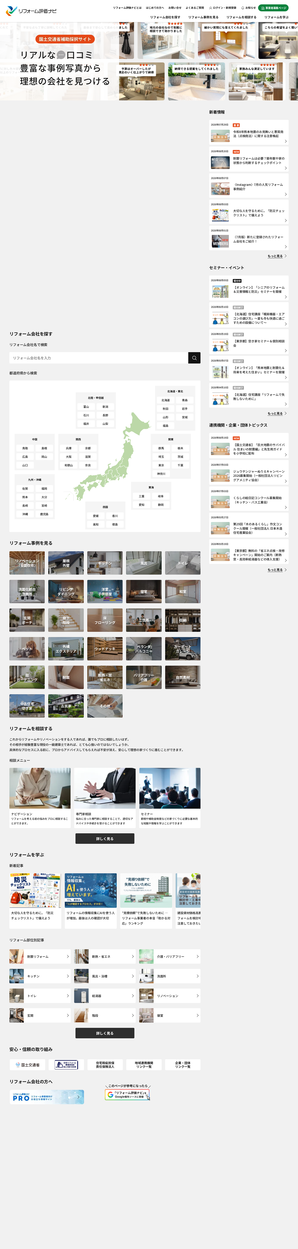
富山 (86, 407)
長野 (105, 415)
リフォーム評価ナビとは (127, 7)
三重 (141, 496)
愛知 (141, 505)
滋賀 (88, 457)
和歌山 (69, 465)
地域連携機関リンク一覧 (144, 1065)
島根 (44, 448)
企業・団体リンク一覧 (182, 1065)
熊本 (25, 497)
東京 (161, 465)
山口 (25, 465)
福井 (86, 424)
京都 (88, 448)
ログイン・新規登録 (224, 7)
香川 (115, 516)
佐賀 (25, 488)
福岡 (44, 488)
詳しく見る (104, 838)
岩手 (185, 409)
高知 (96, 524)
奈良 (88, 465)
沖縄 (25, 514)
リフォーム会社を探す (165, 17)
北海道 (165, 400)
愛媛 (96, 516)
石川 (86, 415)
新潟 (105, 407)
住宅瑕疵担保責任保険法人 (105, 1065)
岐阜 (161, 496)
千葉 (180, 465)
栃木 (180, 448)
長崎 (25, 505)
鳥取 (25, 448)
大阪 (69, 457)
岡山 (44, 457)
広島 (25, 457)
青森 (185, 400)
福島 (165, 426)
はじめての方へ (155, 7)
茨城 (180, 457)
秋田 (165, 409)
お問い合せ (174, 7)
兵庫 (69, 448)
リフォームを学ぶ (276, 17)
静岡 (161, 505)
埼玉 (161, 457)
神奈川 (161, 474)
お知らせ (250, 7)
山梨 (105, 424)
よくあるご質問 (195, 7)
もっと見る (275, 256)
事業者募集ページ (275, 8)
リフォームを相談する (241, 17)
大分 (44, 497)
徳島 (115, 524)
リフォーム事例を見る (203, 17)
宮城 (185, 417)
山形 (165, 417)
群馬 (161, 448)
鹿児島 (44, 514)
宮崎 (44, 505)
